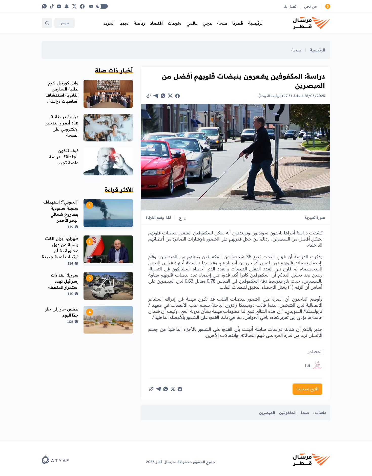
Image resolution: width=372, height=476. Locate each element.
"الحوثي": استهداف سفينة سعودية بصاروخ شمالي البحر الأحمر (60, 211)
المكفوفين (287, 412)
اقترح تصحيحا (307, 389)
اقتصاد (156, 23)
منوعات (174, 23)
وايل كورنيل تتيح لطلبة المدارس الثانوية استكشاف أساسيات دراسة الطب (62, 95)
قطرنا (237, 23)
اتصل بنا (290, 6)
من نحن (310, 6)
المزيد (109, 23)
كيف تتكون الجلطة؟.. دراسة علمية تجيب (63, 156)
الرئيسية (255, 23)
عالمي (192, 23)
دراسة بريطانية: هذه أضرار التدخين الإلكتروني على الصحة (61, 126)
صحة (222, 23)
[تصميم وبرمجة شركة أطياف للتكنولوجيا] (55, 459)
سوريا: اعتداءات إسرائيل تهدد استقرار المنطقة (63, 281)
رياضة (139, 23)
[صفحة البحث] (47, 23)
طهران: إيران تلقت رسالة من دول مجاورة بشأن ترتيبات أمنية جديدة (60, 247)
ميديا (124, 23)
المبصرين (267, 412)
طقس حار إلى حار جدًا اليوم (61, 312)
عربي (207, 23)
